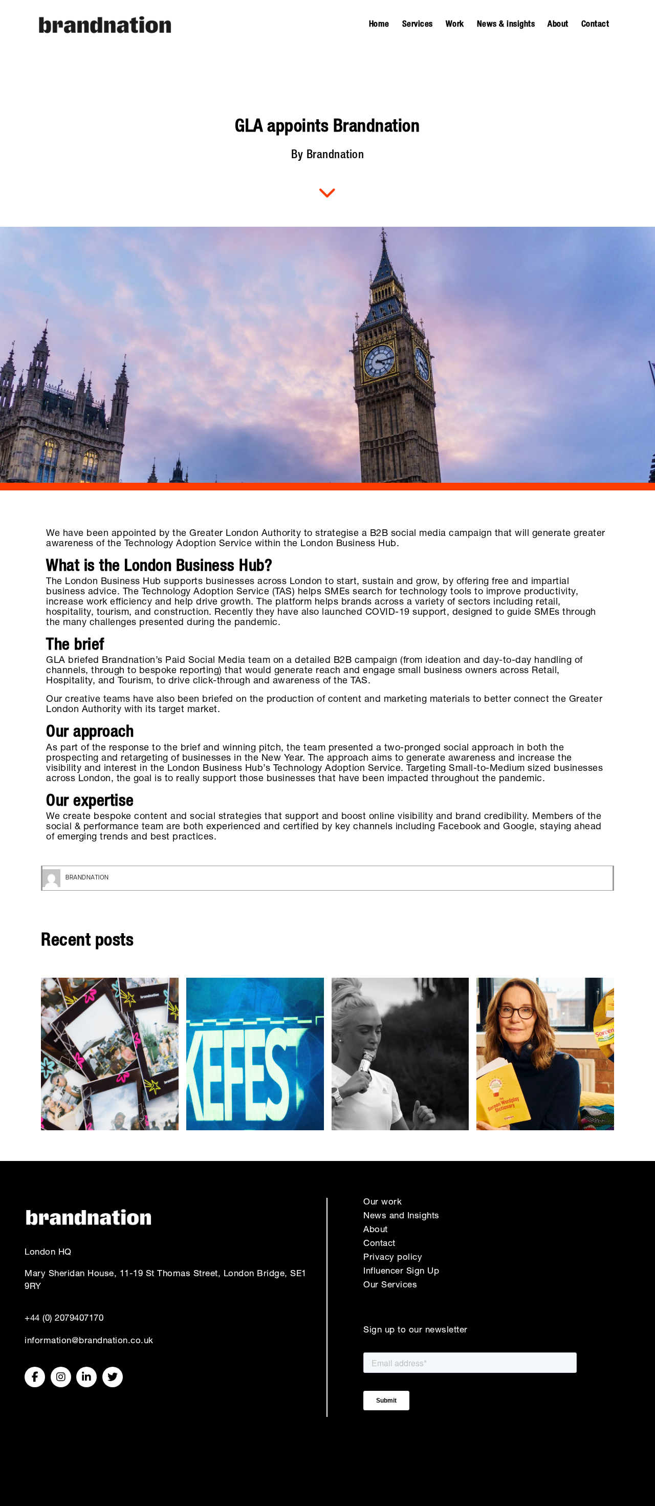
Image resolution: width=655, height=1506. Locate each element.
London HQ (48, 1253)
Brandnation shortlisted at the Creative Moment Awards (255, 1053)
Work (455, 24)
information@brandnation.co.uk (89, 1341)
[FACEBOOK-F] (35, 1377)
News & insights (506, 24)
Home (379, 24)
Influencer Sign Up (401, 1271)
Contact (595, 24)
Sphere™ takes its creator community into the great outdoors (110, 1053)
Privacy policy (392, 1258)
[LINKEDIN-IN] (86, 1377)
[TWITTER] (112, 1377)
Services (417, 24)
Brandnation (87, 878)
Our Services (390, 1285)
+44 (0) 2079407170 (64, 1319)
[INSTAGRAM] (61, 1377)
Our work (382, 1202)
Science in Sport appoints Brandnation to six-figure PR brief (400, 1053)
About (558, 24)
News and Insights (401, 1216)
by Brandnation (327, 156)
